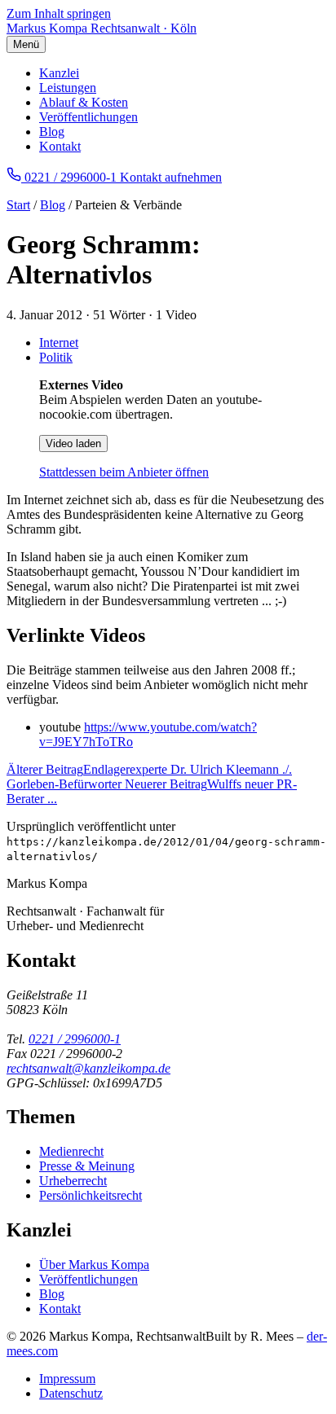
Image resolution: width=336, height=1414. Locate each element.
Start (18, 205)
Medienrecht (71, 1151)
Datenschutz (71, 1393)
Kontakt (60, 146)
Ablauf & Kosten (83, 102)
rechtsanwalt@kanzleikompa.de (88, 1068)
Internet (58, 342)
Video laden (73, 443)
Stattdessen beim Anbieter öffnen (124, 472)
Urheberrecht (73, 1181)
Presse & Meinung (87, 1166)
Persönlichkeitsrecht (90, 1195)
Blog (51, 131)
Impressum (67, 1378)
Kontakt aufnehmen (171, 177)
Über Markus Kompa (94, 1264)
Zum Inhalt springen (59, 13)
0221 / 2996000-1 (75, 1039)
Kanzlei (59, 73)
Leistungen (67, 87)
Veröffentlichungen (88, 117)
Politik (56, 357)
